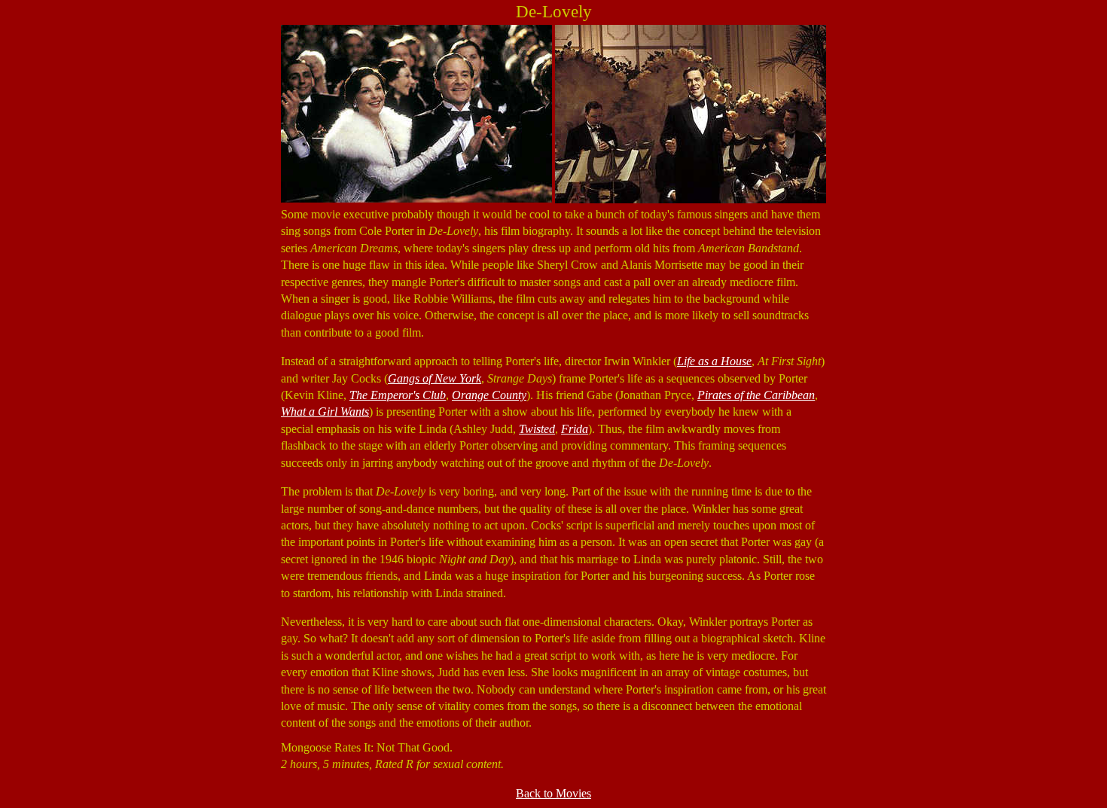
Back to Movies (553, 793)
